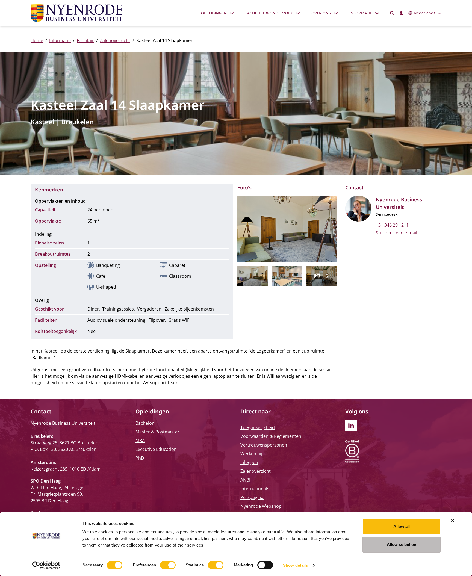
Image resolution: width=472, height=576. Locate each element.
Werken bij (251, 454)
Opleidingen (214, 13)
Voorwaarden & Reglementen (270, 436)
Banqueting (108, 265)
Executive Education (156, 449)
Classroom (180, 276)
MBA (140, 441)
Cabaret (177, 265)
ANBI (245, 480)
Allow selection (402, 544)
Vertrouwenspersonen (263, 445)
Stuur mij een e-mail (396, 233)
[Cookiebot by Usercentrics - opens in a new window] (46, 565)
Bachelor (144, 423)
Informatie (360, 13)
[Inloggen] (401, 13)
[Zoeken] (392, 13)
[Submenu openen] (231, 13)
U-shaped (106, 287)
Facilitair (85, 40)
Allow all (401, 526)
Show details (295, 565)
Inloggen (249, 462)
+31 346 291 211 (392, 225)
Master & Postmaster (157, 432)
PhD (139, 458)
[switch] (168, 565)
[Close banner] (453, 520)
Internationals (254, 489)
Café (100, 276)
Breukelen (77, 121)
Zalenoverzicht (115, 40)
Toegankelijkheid (257, 427)
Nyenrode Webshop (261, 506)
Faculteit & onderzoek (269, 13)
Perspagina (252, 497)
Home (37, 40)
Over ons (321, 13)
